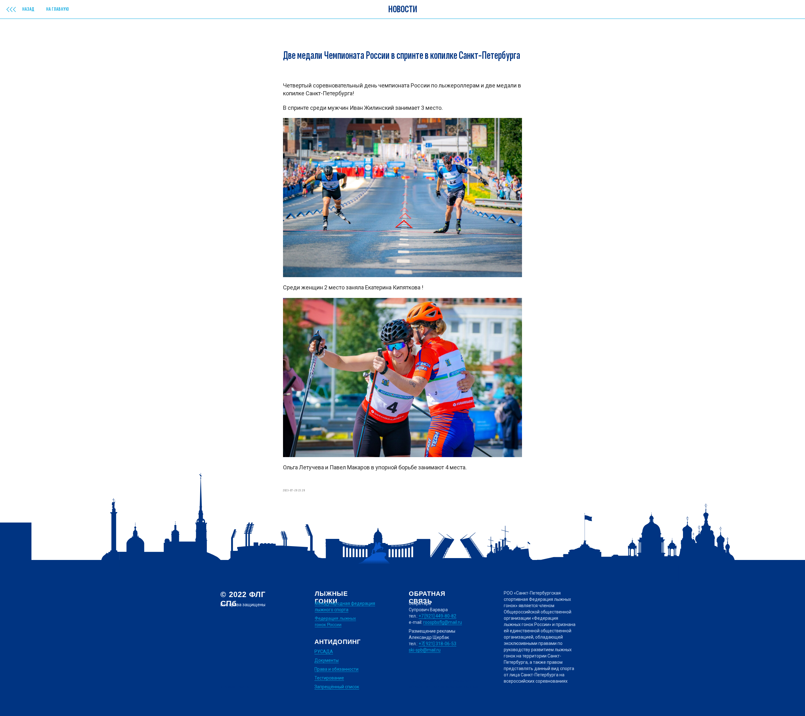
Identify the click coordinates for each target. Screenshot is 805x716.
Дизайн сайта (234, 686)
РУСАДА (323, 651)
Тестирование (329, 677)
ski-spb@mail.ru (425, 649)
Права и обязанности (336, 669)
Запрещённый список (336, 686)
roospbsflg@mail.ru (442, 622)
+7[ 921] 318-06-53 (437, 643)
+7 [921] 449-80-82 (437, 615)
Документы (326, 660)
